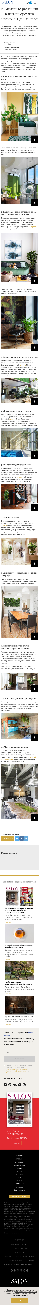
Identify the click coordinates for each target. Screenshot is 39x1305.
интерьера (20, 477)
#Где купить (8, 959)
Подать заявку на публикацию (19, 1256)
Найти (27, 3)
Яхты (20, 1178)
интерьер (32, 227)
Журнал (19, 1187)
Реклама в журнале (19, 1248)
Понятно (19, 1301)
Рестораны (19, 1184)
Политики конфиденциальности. (24, 1294)
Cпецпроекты (19, 1190)
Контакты (19, 1252)
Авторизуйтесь (9, 861)
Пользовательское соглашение (19, 1260)
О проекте (19, 1240)
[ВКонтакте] (21, 838)
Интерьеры (19, 1159)
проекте (23, 365)
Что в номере (14, 1143)
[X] (17, 838)
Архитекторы (19, 1165)
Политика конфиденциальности (19, 1264)
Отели (19, 1181)
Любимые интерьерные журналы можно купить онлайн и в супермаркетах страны (19, 910)
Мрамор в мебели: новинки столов (19, 1017)
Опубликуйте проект (19, 1196)
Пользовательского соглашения (16, 1069)
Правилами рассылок (13, 1073)
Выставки (19, 1174)
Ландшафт (19, 1162)
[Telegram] (26, 838)
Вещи (19, 1168)
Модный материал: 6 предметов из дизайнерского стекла (19, 946)
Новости (19, 1156)
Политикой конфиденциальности (17, 1071)
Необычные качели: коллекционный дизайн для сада (18, 983)
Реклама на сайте (19, 1244)
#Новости (8, 922)
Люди (19, 1171)
